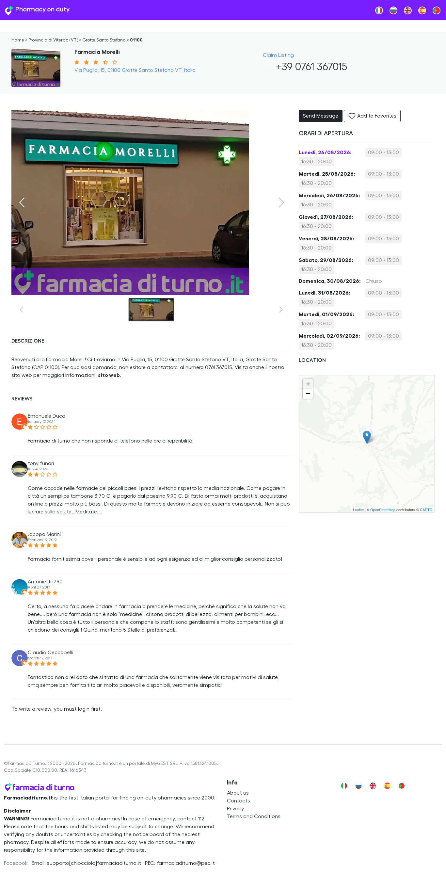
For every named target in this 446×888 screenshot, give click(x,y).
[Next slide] (280, 202)
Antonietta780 (45, 581)
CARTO (426, 509)
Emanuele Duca (46, 416)
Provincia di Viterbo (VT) (53, 40)
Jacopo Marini (44, 534)
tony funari (41, 463)
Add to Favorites (376, 116)
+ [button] (308, 384)
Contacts (238, 800)
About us (238, 793)
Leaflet (358, 509)
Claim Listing (278, 55)
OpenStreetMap (382, 509)
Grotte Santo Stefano (104, 40)
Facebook (16, 863)
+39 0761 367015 (310, 67)
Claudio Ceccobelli (50, 652)
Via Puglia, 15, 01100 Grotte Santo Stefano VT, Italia (135, 70)
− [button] (308, 394)
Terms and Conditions (253, 816)
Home (17, 40)
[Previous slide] (22, 202)
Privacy (235, 808)
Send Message (320, 116)
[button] (280, 82)
